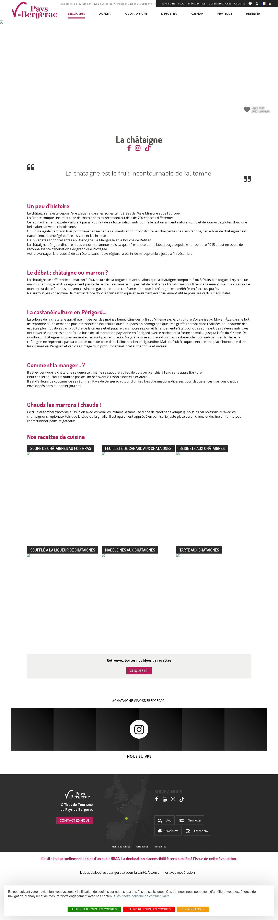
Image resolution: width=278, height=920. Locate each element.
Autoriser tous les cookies (94, 909)
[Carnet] (250, 3)
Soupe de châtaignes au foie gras (60, 448)
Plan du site (160, 846)
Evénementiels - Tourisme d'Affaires (209, 3)
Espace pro (201, 831)
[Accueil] (34, 10)
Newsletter (194, 820)
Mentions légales (121, 846)
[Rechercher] (257, 3)
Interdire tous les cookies (149, 909)
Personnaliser (193, 909)
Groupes (239, 3)
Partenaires (142, 846)
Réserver (253, 13)
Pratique (224, 13)
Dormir (105, 13)
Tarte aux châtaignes (199, 550)
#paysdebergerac (149, 700)
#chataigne (122, 700)
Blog (181, 3)
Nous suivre (139, 756)
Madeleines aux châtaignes (130, 550)
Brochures (171, 831)
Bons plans (168, 3)
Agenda (197, 13)
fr (268, 4)
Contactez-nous (75, 820)
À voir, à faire (136, 13)
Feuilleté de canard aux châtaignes (138, 448)
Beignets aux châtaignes (202, 448)
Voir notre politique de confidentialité (143, 896)
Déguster (169, 13)
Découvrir (76, 13)
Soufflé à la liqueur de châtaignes (62, 550)
